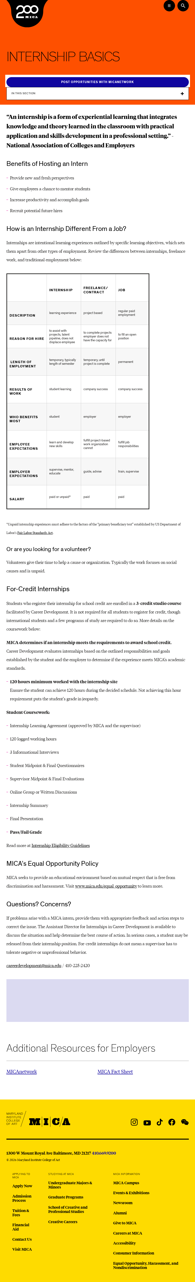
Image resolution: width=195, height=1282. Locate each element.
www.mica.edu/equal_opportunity (106, 886)
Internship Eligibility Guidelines (61, 845)
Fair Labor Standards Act (35, 532)
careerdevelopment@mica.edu (33, 965)
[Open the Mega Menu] (169, 5)
